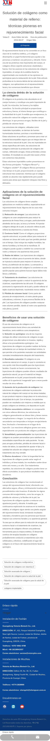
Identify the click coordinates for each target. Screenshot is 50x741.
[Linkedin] (13, 706)
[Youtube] (22, 706)
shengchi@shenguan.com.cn (33, 690)
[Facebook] (5, 706)
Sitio (34, 40)
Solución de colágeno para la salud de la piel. (22, 576)
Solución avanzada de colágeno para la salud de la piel (24, 582)
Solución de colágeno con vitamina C (19, 567)
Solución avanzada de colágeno (17, 571)
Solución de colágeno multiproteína (18, 562)
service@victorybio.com (30, 653)
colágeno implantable (13, 588)
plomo (29, 726)
